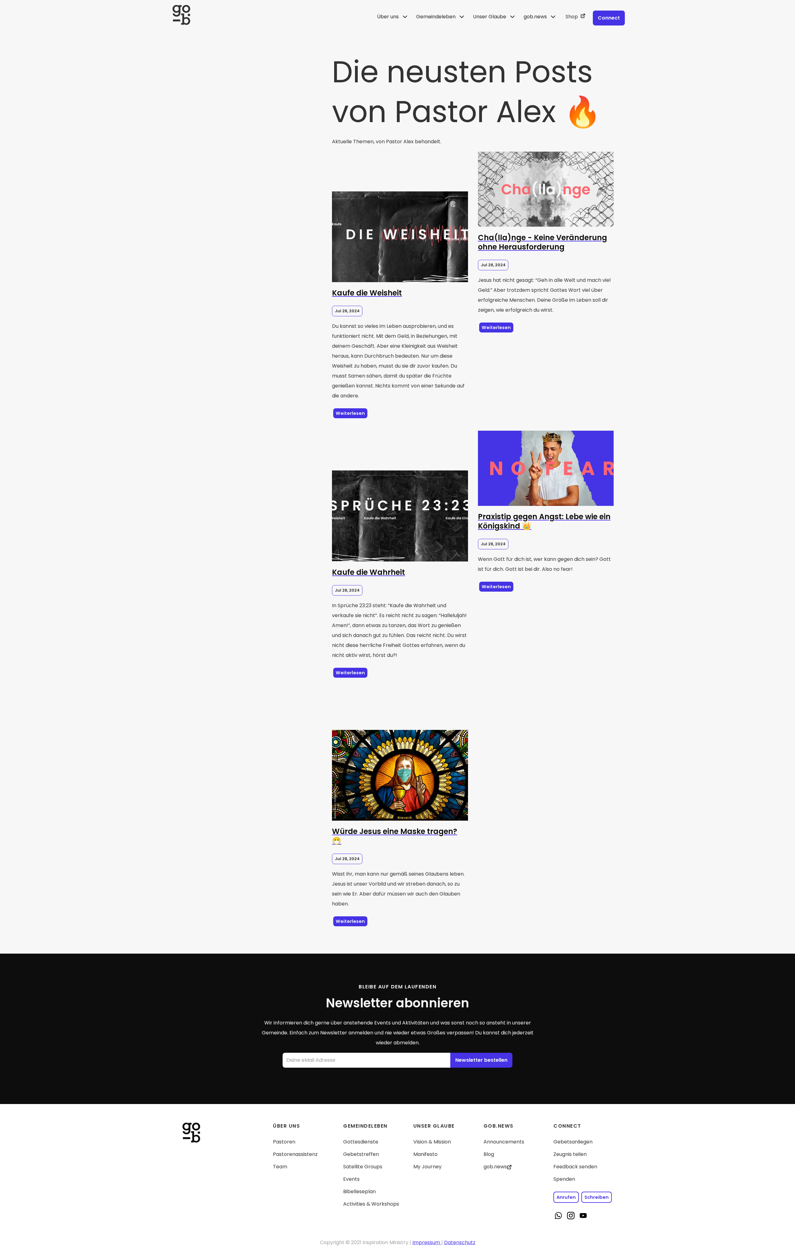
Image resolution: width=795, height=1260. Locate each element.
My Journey (427, 1166)
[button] (392, 17)
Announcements (504, 1141)
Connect (609, 17)
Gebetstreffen (361, 1154)
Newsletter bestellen (481, 1060)
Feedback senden (575, 1166)
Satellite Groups (362, 1166)
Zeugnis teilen (570, 1154)
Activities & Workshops (371, 1203)
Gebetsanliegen (573, 1141)
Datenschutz (459, 1242)
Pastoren (284, 1141)
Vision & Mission (432, 1141)
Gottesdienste (360, 1141)
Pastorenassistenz (295, 1154)
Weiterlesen (350, 413)
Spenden (564, 1179)
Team (280, 1166)
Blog (489, 1154)
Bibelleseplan (359, 1191)
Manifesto (425, 1154)
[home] (272, 16)
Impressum (426, 1242)
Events (351, 1179)
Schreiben (596, 1197)
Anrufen (566, 1197)
